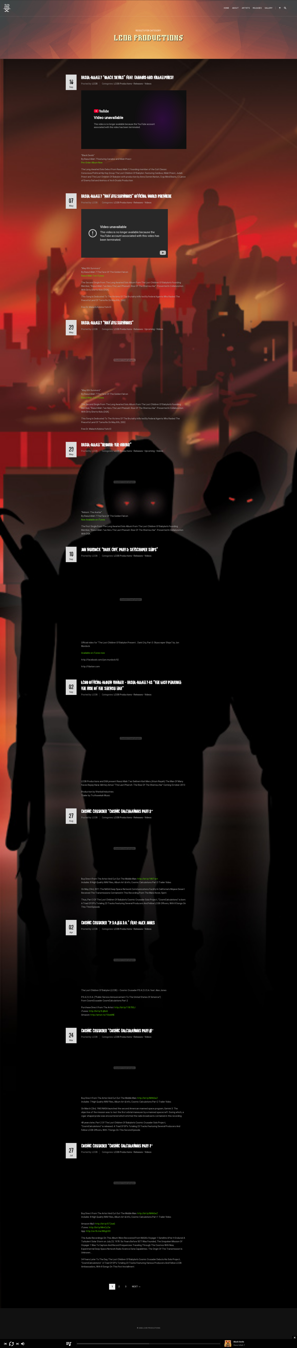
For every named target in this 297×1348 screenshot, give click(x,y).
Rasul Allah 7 (239, 1345)
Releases (257, 8)
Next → (136, 1286)
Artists (246, 8)
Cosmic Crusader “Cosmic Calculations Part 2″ (117, 1030)
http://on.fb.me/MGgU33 (98, 1231)
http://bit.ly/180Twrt (147, 879)
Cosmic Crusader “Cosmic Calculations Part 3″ (117, 811)
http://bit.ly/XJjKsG (98, 1011)
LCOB (95, 83)
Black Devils (239, 1342)
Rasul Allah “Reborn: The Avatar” (106, 444)
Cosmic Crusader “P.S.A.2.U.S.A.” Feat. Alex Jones (118, 922)
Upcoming (150, 329)
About (235, 8)
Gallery (268, 8)
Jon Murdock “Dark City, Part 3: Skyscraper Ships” (119, 549)
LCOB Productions (123, 83)
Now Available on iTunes (93, 519)
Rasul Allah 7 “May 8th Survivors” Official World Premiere (126, 196)
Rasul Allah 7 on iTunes (92, 276)
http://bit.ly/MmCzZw (99, 1227)
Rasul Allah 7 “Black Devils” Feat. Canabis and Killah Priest (127, 77)
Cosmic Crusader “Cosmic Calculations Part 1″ (117, 1146)
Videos (148, 83)
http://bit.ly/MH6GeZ (147, 1098)
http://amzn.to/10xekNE (102, 1015)
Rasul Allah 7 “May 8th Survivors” (107, 322)
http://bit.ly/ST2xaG (105, 1223)
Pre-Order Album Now (92, 162)
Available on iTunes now (93, 653)
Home (226, 8)
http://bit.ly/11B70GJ (124, 1007)
